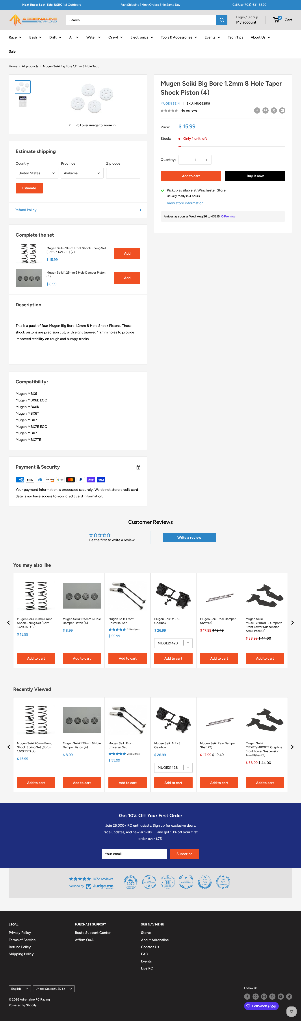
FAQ (144, 954)
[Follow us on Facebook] (247, 996)
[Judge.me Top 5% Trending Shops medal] (223, 882)
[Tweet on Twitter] (274, 110)
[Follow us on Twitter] (256, 996)
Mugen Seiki (170, 103)
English (16, 988)
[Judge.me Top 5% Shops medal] (205, 882)
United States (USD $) (50, 988)
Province (68, 163)
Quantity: (168, 160)
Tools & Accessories (176, 37)
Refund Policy (26, 210)
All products (30, 66)
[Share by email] (282, 110)
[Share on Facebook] (257, 110)
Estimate (29, 188)
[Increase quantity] (206, 160)
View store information (185, 203)
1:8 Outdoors (51, 5)
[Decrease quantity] (183, 160)
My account (246, 22)
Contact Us (150, 947)
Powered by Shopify (23, 1005)
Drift (53, 37)
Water (91, 37)
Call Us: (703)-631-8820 (249, 5)
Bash (33, 37)
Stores (146, 933)
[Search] (221, 20)
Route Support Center (93, 933)
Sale (12, 51)
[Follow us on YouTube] (281, 996)
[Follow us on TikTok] (289, 996)
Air (71, 37)
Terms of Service (22, 940)
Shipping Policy (21, 954)
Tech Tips (235, 37)
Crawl (113, 37)
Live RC (147, 968)
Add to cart (191, 176)
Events (210, 37)
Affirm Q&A (84, 940)
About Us (258, 37)
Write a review (189, 537)
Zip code (113, 163)
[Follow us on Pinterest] (272, 996)
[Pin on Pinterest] (265, 110)
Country (22, 163)
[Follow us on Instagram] (264, 996)
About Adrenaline (155, 940)
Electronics (139, 37)
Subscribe (184, 854)
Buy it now (255, 176)
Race (13, 37)
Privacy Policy (20, 933)
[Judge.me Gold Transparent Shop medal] (149, 882)
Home (13, 66)
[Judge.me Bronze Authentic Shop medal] (186, 882)
